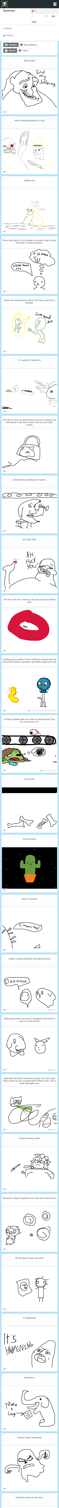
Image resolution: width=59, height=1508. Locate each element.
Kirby (53, 1009)
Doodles (13, 44)
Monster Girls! (49, 770)
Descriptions (30, 44)
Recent (12, 50)
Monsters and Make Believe (43, 710)
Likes (25, 50)
